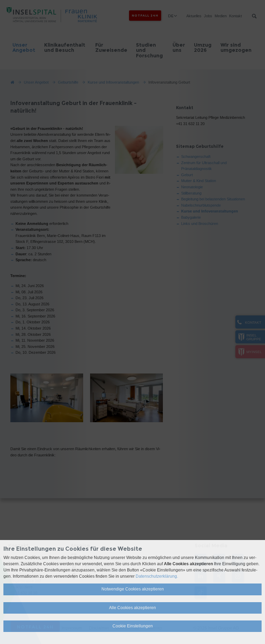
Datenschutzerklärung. (157, 576)
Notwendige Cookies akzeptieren (132, 589)
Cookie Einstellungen (132, 626)
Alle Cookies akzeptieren (132, 607)
